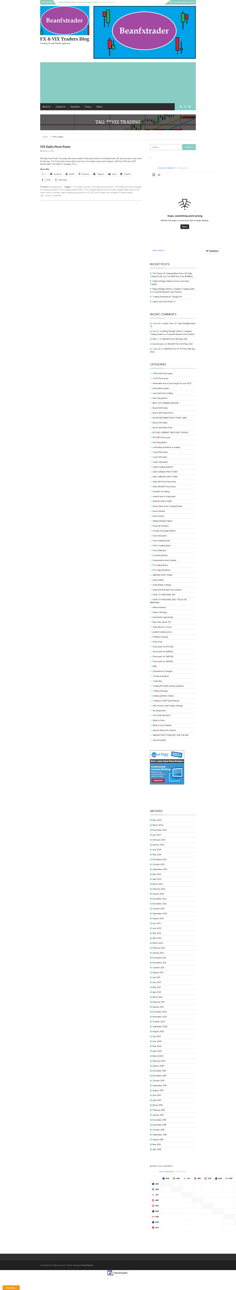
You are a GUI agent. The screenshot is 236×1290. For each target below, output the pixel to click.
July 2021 (156, 977)
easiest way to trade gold (164, 496)
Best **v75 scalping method (65, 189)
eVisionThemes (86, 1265)
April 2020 (157, 1051)
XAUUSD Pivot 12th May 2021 (174, 339)
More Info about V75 (162, 622)
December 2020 (160, 1012)
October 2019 (158, 1080)
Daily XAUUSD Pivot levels (164, 486)
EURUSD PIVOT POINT (162, 501)
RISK (155, 666)
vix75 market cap (102, 192)
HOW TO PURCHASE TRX (164, 594)
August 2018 (158, 1139)
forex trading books (161, 540)
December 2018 (159, 1120)
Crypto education (160, 462)
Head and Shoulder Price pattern (167, 590)
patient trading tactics (162, 632)
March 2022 (158, 943)
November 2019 (159, 1075)
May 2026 (157, 820)
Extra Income (158, 516)
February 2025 (159, 840)
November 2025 (160, 830)
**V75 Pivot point (160, 378)
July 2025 (157, 835)
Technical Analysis (161, 676)
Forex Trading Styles (162, 545)
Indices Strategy (160, 612)
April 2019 (157, 1100)
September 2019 (160, 1085)
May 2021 (157, 987)
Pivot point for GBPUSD (163, 656)
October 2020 (159, 1021)
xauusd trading (159, 740)
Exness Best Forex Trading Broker (167, 506)
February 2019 (159, 1110)
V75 (92, 192)
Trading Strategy (160, 691)
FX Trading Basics (160, 565)
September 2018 (160, 1134)
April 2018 (157, 1149)
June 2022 (157, 928)
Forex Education (160, 536)
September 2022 (160, 913)
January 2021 (158, 1007)
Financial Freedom (161, 526)
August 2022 (158, 918)
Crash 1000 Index (160, 452)
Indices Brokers (159, 607)
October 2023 (159, 864)
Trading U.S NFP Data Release (166, 701)
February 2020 (159, 1061)
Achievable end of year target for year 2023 (172, 383)
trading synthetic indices (163, 696)
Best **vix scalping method (91, 189)
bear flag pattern (160, 398)
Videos (99, 107)
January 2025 (158, 845)
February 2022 (159, 948)
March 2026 (158, 825)
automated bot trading (163, 393)
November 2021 (159, 962)
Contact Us (60, 107)
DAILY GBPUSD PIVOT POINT (165, 477)
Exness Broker (159, 511)
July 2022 (157, 923)
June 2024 (157, 849)
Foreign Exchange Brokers (164, 531)
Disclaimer (75, 107)
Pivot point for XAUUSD (163, 661)
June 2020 (157, 1041)
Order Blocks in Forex (162, 627)
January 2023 (158, 894)
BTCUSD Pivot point (161, 437)
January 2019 (158, 1115)
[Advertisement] (118, 83)
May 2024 (157, 854)
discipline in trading (161, 491)
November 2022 (160, 903)
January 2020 (158, 1066)
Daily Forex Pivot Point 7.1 (164, 301)
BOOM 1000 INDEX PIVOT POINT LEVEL (170, 418)
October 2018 (158, 1130)
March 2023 (158, 884)
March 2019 (158, 1105)
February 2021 (159, 1002)
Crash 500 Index (160, 457)
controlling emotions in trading (166, 447)
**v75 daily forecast (81, 187)
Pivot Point (157, 642)
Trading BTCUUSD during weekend (168, 686)
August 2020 (158, 1031)
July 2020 (157, 1036)
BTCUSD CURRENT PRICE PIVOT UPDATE (170, 432)
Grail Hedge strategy (162, 585)
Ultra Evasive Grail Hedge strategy (168, 705)
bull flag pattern (160, 442)
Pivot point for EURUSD (163, 651)
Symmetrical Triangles (162, 671)
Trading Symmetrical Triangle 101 (167, 297)
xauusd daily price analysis (164, 730)
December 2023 (159, 859)
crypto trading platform (163, 467)
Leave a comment (53, 195)
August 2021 (158, 972)
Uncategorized (55, 187)
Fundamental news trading (164, 560)
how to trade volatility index (116, 189)
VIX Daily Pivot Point (55, 147)
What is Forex (159, 720)
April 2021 (157, 992)
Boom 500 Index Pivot (162, 427)
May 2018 (157, 1144)
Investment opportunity (163, 617)
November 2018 (159, 1125)
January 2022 (158, 953)
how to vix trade (52, 192)
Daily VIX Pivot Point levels (164, 481)
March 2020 (158, 1056)
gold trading (158, 580)
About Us (46, 107)
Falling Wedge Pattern (163, 521)
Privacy (88, 107)
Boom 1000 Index (160, 408)
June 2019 (157, 1095)
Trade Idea (157, 681)
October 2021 (158, 967)
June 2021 (157, 982)
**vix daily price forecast (102, 187)
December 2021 (159, 958)
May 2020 (157, 1046)
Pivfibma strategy (160, 637)
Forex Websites (159, 550)
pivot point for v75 (81, 192)
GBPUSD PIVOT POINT (163, 575)
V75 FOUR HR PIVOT (162, 715)
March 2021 (158, 997)
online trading (67, 192)
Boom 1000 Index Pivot (163, 413)
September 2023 (160, 869)
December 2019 (159, 1071)
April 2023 (157, 879)
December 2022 (160, 899)
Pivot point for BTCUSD (163, 646)
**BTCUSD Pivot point (162, 373)
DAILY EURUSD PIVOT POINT (165, 472)
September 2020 (160, 1026)
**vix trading (119, 187)
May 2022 (157, 933)
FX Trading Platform (161, 570)
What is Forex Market (162, 725)
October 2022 (159, 908)
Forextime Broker (160, 555)
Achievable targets (161, 388)
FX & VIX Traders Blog (64, 39)
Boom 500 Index (160, 422)
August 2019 (158, 1090)
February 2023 (159, 889)
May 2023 (157, 874)
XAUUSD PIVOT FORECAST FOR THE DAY (171, 735)
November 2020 (160, 1017)
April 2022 (157, 938)
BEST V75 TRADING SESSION (166, 403)
